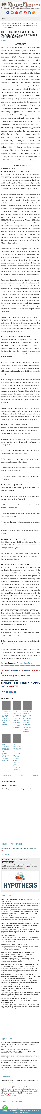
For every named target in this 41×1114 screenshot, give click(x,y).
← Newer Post (6, 775)
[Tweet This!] (10, 692)
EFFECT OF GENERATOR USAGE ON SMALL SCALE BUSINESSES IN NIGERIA (6, 718)
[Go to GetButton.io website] (5, 1112)
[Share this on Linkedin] (15, 692)
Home (4, 23)
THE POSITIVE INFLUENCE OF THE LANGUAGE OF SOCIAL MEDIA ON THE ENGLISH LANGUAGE (19, 965)
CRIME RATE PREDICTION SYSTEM (14, 944)
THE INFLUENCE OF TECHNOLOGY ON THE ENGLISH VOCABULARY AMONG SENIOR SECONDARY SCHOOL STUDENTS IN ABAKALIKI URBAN (20, 976)
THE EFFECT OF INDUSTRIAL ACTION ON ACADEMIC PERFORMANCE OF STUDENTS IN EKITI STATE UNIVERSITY (19, 34)
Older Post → (35, 775)
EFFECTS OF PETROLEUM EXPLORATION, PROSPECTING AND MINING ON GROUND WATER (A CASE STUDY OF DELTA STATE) (19, 1051)
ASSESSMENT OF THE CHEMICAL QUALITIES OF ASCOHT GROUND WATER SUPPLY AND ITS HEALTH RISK (19, 1067)
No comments (4, 40)
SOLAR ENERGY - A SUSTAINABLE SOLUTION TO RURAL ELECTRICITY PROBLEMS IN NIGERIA (17, 719)
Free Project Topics (8, 936)
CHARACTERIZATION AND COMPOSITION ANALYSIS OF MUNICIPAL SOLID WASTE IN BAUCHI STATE (20, 1061)
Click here (28, 663)
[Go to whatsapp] (5, 1107)
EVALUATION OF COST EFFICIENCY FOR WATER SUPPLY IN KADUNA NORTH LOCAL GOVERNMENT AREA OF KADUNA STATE (20, 1044)
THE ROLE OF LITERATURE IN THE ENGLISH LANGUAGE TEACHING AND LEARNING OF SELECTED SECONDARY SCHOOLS (17, 954)
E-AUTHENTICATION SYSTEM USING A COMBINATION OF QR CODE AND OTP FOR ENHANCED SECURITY (16, 988)
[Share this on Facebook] (7, 692)
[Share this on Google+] (12, 692)
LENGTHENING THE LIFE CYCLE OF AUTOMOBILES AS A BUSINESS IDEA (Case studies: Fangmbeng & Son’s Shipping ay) (27, 721)
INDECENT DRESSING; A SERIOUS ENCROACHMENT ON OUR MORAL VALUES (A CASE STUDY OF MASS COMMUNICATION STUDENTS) (20, 925)
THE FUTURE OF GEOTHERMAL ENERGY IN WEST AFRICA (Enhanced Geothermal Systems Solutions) (6, 752)
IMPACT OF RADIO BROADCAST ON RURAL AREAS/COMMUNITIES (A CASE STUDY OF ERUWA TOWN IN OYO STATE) (19, 1000)
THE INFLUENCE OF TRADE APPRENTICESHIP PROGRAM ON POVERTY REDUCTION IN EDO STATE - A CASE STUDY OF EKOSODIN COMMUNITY (17, 758)
